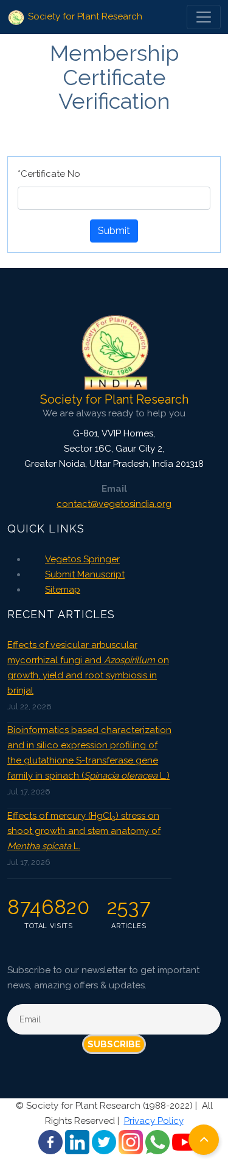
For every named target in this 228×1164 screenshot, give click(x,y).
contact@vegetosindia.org (114, 503)
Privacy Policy (154, 1120)
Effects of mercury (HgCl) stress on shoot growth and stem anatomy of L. (84, 831)
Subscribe (114, 1044)
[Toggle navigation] (204, 17)
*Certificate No (49, 173)
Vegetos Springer (82, 559)
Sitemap (62, 589)
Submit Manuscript (85, 574)
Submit (114, 230)
